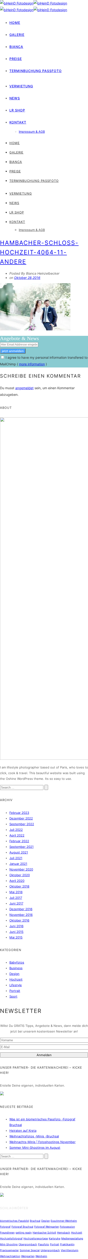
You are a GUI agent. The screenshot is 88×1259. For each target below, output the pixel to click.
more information (32, 364)
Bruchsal (35, 1220)
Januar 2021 (18, 864)
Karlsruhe (54, 1238)
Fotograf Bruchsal (22, 1226)
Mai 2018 (16, 892)
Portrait (14, 991)
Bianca (16, 47)
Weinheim (41, 1256)
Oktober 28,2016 (27, 278)
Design (14, 974)
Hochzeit (16, 979)
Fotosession (67, 1226)
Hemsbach (63, 1232)
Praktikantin (67, 1244)
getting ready (23, 1232)
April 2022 (16, 835)
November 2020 (21, 869)
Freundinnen (7, 1232)
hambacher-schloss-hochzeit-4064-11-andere (39, 252)
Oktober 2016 (19, 920)
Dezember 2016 (20, 909)
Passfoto (43, 1244)
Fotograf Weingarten (46, 1226)
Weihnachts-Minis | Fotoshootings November (42, 1142)
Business (16, 968)
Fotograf (5, 1226)
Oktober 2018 (19, 886)
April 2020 (16, 881)
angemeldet (24, 388)
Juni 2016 (16, 926)
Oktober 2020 (19, 875)
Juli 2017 (15, 898)
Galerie (16, 35)
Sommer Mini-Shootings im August (34, 1147)
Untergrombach (50, 1250)
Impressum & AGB (32, 131)
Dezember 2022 (21, 818)
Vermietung (21, 86)
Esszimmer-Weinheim (64, 1220)
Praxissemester (9, 1250)
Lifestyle (15, 985)
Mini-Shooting (9, 1244)
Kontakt (17, 122)
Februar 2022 (19, 841)
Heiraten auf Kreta (22, 1130)
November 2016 (21, 915)
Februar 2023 (19, 813)
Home (14, 23)
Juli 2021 (15, 858)
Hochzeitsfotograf (11, 1238)
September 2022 (21, 824)
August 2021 (18, 852)
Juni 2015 (16, 932)
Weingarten (27, 1256)
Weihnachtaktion (10, 1256)
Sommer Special (30, 1250)
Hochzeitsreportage (35, 1238)
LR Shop (17, 110)
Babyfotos (16, 962)
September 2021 (21, 847)
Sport (13, 996)
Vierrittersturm (69, 1250)
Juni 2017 (16, 903)
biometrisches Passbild (14, 1220)
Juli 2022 (16, 830)
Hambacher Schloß (44, 1232)
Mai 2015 (16, 937)
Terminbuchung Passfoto (35, 71)
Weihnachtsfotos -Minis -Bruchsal (34, 1136)
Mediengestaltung (72, 1238)
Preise (15, 59)
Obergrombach (28, 1244)
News (14, 98)
